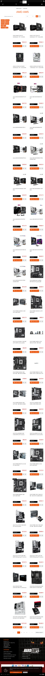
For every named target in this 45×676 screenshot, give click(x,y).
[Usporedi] (26, 21)
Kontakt (23, 651)
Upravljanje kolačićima (26, 658)
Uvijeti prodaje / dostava (8, 651)
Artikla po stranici (39, 632)
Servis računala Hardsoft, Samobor (10, 654)
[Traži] (43, 1)
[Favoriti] (23, 46)
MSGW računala (25, 656)
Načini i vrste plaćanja (26, 654)
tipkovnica (7, 20)
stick (5, 25)
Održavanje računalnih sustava (9, 656)
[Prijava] (28, 4)
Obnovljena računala (7, 658)
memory (2, 23)
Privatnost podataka (7, 653)
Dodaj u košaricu (18, 46)
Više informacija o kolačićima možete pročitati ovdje (19, 670)
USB (2, 25)
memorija (7, 23)
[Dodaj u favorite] (26, 24)
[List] (39, 16)
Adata (7, 27)
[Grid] (37, 16)
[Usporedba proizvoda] (25, 46)
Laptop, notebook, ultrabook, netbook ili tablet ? (30, 653)
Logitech (2, 20)
